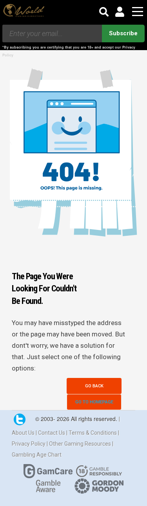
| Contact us (51, 433)
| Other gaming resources (79, 444)
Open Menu (137, 12)
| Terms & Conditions (92, 433)
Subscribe (123, 33)
